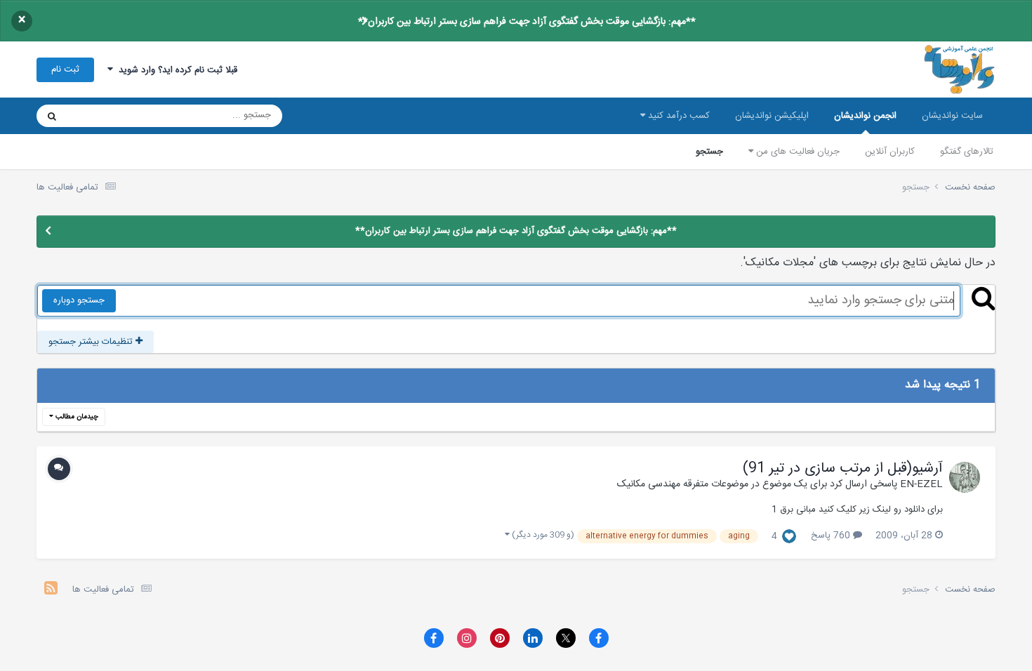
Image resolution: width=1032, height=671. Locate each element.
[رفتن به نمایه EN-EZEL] (964, 477)
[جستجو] (52, 116)
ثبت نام (65, 69)
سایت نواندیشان (952, 116)
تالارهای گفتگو (966, 151)
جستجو (709, 151)
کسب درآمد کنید (677, 116)
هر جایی (100, 116)
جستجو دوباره (79, 300)
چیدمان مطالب (75, 417)
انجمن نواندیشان (865, 116)
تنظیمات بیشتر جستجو (91, 342)
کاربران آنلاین (890, 151)
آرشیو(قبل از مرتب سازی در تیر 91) (843, 468)
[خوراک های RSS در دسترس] (51, 590)
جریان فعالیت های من (796, 151)
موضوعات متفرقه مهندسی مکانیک (682, 484)
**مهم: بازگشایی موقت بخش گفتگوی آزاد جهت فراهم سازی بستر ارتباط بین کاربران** (527, 21)
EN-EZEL (921, 484)
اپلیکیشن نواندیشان (772, 116)
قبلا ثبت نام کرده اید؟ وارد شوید (175, 70)
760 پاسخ (832, 535)
